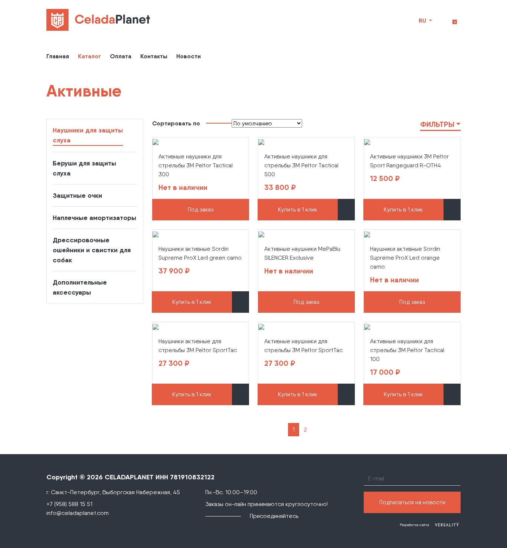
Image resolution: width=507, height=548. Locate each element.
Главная (57, 56)
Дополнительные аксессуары (80, 287)
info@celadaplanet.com (77, 512)
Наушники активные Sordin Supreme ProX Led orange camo (405, 257)
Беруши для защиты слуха (84, 168)
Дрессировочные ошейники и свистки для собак (92, 250)
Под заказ (200, 209)
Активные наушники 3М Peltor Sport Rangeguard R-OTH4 (409, 161)
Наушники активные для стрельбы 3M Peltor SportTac (197, 346)
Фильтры (437, 124)
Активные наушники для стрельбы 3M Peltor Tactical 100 (407, 350)
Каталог (89, 56)
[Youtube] (309, 516)
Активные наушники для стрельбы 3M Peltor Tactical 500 (301, 165)
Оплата (120, 56)
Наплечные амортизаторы (94, 217)
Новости (188, 56)
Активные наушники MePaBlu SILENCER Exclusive (302, 253)
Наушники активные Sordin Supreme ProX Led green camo (200, 253)
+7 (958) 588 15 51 (69, 504)
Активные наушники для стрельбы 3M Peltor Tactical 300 (195, 165)
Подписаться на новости (412, 502)
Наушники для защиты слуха (88, 135)
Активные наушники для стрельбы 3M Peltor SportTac (303, 346)
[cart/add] (346, 209)
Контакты (153, 56)
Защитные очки (77, 195)
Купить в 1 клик (297, 209)
